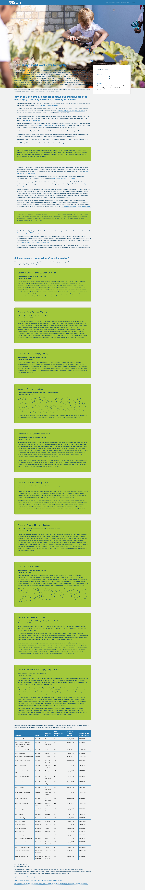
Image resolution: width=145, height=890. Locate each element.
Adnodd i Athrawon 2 (103, 79)
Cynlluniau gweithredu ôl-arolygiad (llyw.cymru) (27, 877)
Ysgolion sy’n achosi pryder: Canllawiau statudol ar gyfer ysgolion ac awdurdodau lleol (38, 880)
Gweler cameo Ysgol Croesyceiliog (48, 125)
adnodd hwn (65, 125)
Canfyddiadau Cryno (102, 70)
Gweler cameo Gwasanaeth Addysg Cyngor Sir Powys (76, 206)
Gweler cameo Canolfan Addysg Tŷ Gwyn (63, 178)
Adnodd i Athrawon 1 (103, 77)
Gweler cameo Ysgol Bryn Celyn (66, 111)
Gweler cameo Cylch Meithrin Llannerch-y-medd (35, 242)
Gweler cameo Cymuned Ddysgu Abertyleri (29, 233)
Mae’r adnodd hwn (80, 111)
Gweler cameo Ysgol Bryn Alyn (32, 120)
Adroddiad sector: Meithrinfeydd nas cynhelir (111, 86)
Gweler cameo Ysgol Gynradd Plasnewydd (46, 105)
